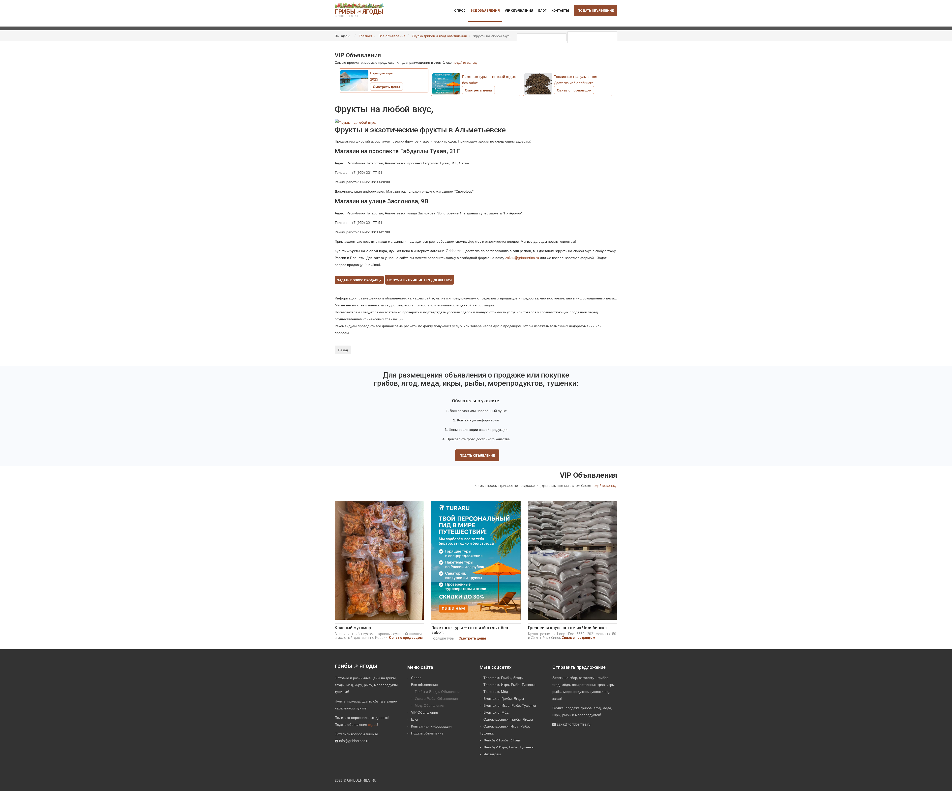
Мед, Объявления (429, 705)
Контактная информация (431, 726)
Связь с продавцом (406, 638)
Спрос (460, 10)
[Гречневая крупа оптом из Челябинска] (572, 562)
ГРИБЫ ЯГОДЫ (359, 13)
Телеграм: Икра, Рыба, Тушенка (509, 684)
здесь (372, 724)
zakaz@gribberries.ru (522, 257)
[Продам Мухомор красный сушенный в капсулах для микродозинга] (379, 562)
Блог (542, 10)
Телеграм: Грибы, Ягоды (503, 677)
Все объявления (485, 10)
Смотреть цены (472, 638)
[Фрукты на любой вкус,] (355, 121)
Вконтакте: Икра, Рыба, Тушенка (509, 705)
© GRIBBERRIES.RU (360, 780)
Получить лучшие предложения (419, 279)
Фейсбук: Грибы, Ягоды (502, 739)
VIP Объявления (519, 10)
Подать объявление (596, 10)
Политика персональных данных (361, 717)
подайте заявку (465, 62)
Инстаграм (492, 753)
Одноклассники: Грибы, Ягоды (508, 719)
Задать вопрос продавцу (359, 280)
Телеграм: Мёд (495, 691)
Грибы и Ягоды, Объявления (438, 691)
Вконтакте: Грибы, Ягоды (503, 698)
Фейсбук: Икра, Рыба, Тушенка (508, 746)
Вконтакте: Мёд (495, 712)
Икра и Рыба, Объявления (436, 698)
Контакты (560, 10)
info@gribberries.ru (354, 740)
